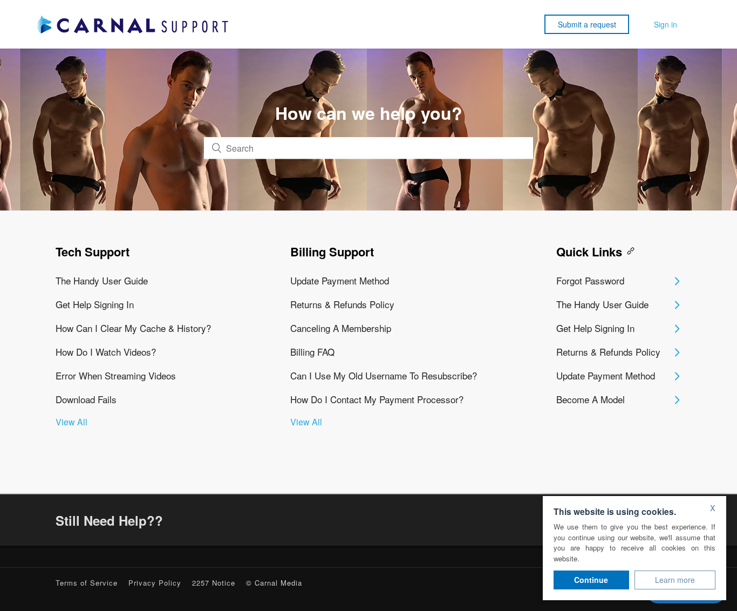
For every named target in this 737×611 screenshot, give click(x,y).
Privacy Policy (154, 583)
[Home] (133, 24)
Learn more (675, 579)
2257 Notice (213, 583)
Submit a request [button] (587, 24)
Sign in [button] (665, 24)
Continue (591, 579)
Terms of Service (87, 583)
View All (71, 422)
